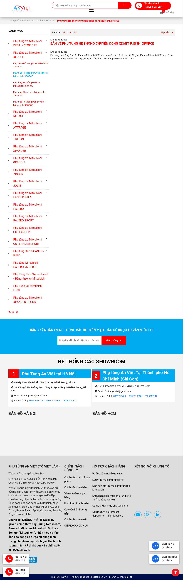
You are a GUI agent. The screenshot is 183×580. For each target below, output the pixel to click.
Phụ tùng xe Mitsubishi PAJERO (27, 207)
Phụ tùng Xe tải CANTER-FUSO (29, 253)
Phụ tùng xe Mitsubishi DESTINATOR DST (27, 43)
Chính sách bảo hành (76, 487)
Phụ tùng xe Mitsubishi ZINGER (27, 172)
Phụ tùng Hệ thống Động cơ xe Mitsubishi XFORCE (28, 103)
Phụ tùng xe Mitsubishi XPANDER (27, 148)
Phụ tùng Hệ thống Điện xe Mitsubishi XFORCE (26, 84)
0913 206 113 (69, 400)
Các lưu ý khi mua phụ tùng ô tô (110, 505)
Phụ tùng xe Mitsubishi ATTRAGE (27, 125)
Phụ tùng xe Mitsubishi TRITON (27, 137)
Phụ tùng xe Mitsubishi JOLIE (27, 183)
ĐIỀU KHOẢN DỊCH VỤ (76, 525)
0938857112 (151, 396)
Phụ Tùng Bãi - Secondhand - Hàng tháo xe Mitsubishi (30, 276)
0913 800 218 (36, 400)
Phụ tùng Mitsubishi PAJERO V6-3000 (25, 265)
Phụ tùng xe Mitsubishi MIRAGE (27, 114)
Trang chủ (13, 20)
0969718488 (119, 396)
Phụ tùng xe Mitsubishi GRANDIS (27, 160)
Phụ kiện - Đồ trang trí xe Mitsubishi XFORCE (30, 65)
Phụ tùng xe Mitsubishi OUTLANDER (27, 230)
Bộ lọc (14, 312)
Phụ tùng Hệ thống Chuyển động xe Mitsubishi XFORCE (30, 74)
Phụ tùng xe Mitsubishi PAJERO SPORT (27, 218)
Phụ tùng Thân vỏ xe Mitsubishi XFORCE (29, 94)
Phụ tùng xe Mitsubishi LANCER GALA (27, 195)
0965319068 (135, 396)
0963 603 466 (53, 400)
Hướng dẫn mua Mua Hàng (107, 473)
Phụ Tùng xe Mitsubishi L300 (27, 288)
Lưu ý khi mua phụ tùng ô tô (108, 479)
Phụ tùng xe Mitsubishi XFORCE (38, 20)
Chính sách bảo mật (75, 519)
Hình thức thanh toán (76, 503)
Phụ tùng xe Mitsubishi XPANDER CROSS (27, 300)
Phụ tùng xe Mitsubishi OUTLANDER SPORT (27, 242)
